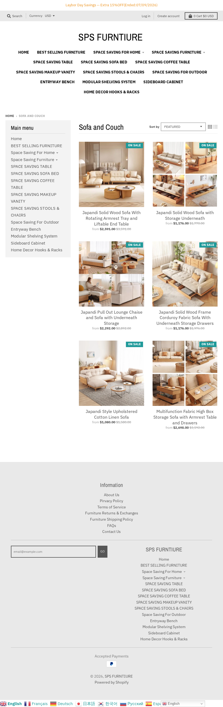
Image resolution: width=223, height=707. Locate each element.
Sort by (154, 127)
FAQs (111, 525)
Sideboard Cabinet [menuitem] (163, 81)
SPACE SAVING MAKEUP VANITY (164, 602)
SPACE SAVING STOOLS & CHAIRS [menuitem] (113, 72)
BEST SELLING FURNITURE (36, 145)
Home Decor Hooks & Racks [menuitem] (112, 91)
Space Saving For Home (33, 152)
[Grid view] (210, 126)
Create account (168, 16)
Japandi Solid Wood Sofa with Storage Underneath (185, 215)
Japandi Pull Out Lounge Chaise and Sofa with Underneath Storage (112, 317)
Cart (204, 16)
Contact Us (111, 531)
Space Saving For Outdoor (35, 222)
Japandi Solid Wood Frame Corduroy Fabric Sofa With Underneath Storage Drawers (185, 317)
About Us (111, 494)
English (173, 704)
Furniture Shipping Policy (111, 519)
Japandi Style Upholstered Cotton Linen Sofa (111, 414)
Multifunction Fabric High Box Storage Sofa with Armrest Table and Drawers (185, 417)
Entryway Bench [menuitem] (57, 81)
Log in (146, 16)
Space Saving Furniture (32, 159)
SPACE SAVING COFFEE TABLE (164, 596)
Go (102, 551)
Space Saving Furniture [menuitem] (177, 52)
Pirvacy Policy (111, 500)
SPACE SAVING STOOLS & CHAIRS (164, 608)
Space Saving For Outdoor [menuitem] (179, 72)
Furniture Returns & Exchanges (111, 513)
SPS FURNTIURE (110, 37)
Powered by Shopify (112, 682)
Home (9, 116)
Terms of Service (111, 507)
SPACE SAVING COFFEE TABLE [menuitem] (162, 62)
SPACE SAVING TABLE (31, 166)
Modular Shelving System (34, 236)
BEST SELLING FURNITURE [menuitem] (61, 52)
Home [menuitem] (23, 52)
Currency (35, 16)
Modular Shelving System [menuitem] (108, 81)
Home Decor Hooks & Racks (36, 249)
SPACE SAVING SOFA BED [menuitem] (104, 62)
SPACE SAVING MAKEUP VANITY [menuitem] (45, 72)
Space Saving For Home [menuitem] (117, 52)
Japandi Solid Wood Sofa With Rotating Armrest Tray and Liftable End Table (111, 218)
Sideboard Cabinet (28, 243)
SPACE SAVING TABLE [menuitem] (53, 62)
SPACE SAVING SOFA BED (35, 173)
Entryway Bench (26, 229)
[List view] (215, 126)
